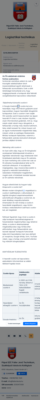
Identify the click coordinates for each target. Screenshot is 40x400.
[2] (24, 190)
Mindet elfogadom (30, 323)
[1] (18, 106)
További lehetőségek (14, 323)
